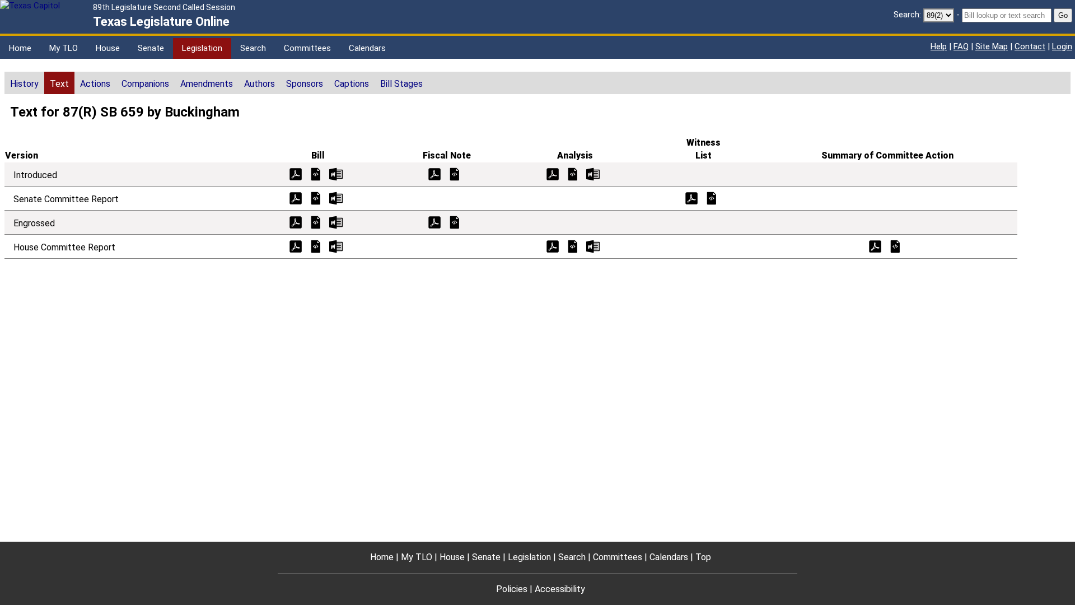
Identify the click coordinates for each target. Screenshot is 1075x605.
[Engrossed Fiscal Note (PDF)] (434, 221)
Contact (1030, 46)
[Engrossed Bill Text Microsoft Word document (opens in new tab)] (336, 221)
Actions (95, 83)
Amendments (206, 83)
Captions (351, 83)
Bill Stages (401, 83)
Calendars (367, 48)
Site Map (991, 46)
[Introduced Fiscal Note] (454, 173)
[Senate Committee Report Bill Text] (315, 197)
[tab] (24, 83)
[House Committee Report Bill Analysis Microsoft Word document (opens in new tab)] (593, 245)
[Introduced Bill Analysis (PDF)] (552, 173)
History (24, 83)
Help (939, 46)
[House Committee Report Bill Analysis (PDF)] (552, 245)
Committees (307, 48)
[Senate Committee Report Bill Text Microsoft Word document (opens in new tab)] (336, 197)
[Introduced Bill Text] (315, 173)
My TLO (63, 48)
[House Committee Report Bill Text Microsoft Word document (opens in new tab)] (336, 245)
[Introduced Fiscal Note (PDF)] (434, 173)
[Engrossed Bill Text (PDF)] (295, 221)
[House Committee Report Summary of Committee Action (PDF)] (875, 245)
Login (1062, 46)
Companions (145, 83)
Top (703, 557)
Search (253, 48)
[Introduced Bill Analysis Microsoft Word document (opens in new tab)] (593, 173)
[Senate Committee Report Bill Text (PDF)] (295, 197)
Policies (511, 589)
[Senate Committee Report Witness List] (711, 197)
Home (20, 48)
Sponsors (304, 83)
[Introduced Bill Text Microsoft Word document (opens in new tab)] (336, 173)
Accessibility (560, 589)
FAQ (961, 46)
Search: (907, 15)
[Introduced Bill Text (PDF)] (295, 173)
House (108, 48)
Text (59, 83)
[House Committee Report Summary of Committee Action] (895, 245)
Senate (151, 48)
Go (1063, 15)
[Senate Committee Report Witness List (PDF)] (691, 197)
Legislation (202, 48)
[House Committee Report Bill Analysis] (572, 245)
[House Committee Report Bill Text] (315, 245)
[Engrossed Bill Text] (315, 221)
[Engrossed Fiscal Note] (454, 221)
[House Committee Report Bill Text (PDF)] (295, 245)
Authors (259, 83)
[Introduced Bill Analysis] (572, 173)
